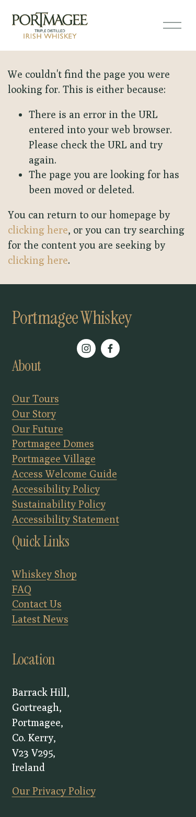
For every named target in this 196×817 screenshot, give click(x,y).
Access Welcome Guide (64, 474)
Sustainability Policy (59, 504)
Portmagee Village (54, 458)
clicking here (38, 230)
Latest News (40, 619)
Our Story (34, 413)
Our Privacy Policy (54, 791)
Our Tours (35, 398)
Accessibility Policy (56, 489)
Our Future (37, 429)
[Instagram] (86, 348)
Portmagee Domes (53, 443)
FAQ (21, 589)
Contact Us (37, 604)
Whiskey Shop (44, 574)
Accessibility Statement (65, 519)
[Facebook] (110, 348)
